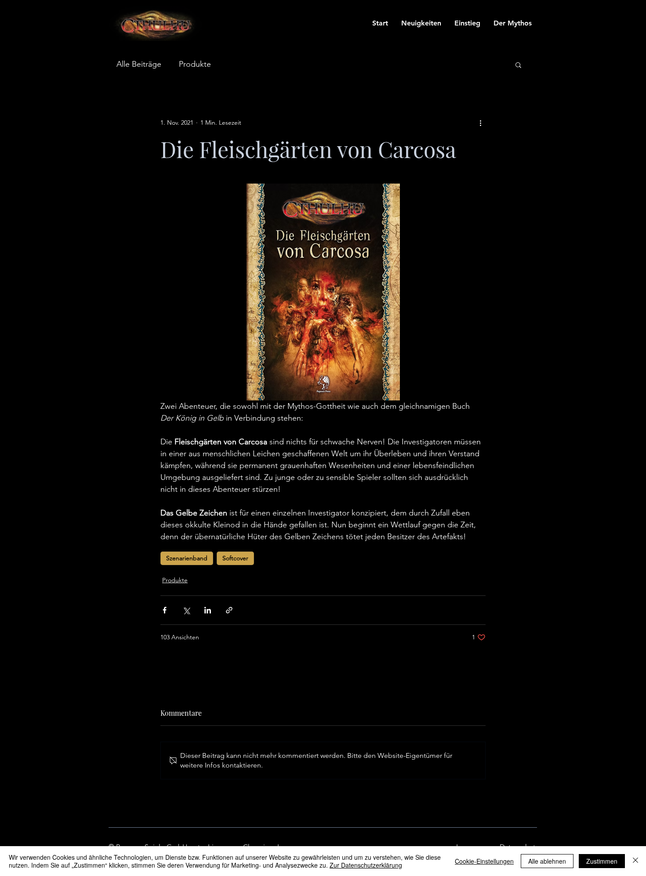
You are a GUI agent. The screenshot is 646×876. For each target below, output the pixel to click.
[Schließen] (635, 861)
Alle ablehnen (547, 861)
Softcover (235, 558)
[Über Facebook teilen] (164, 610)
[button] (518, 64)
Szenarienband (186, 558)
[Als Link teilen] (229, 610)
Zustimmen (601, 861)
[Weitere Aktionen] (480, 122)
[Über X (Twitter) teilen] (186, 610)
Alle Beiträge (138, 64)
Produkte (195, 64)
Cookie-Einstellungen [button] (484, 861)
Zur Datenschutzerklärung (366, 865)
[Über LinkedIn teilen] (207, 610)
